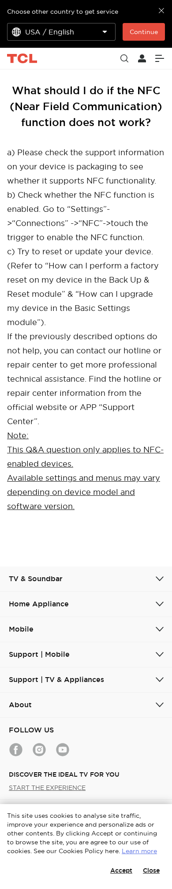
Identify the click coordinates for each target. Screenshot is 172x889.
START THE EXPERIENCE (47, 788)
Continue (144, 32)
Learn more (139, 851)
